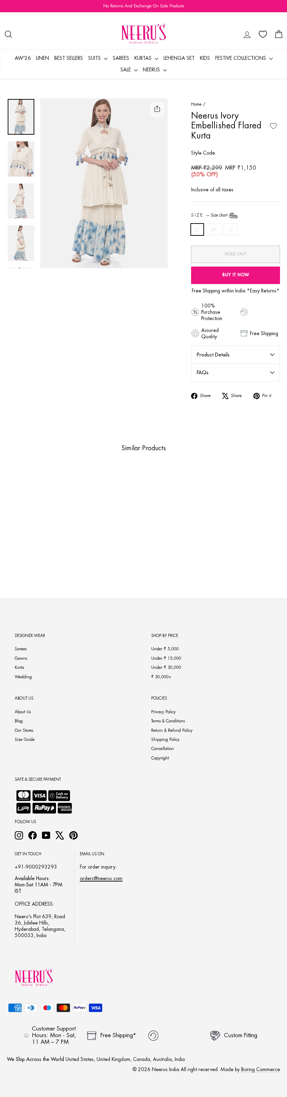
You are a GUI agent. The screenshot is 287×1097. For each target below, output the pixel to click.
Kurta (19, 667)
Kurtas (143, 58)
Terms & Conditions (168, 721)
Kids (205, 58)
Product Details (213, 354)
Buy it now (235, 275)
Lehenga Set (179, 58)
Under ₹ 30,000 (166, 667)
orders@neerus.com (101, 878)
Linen (42, 58)
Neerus (152, 69)
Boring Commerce (260, 1069)
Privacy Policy (163, 712)
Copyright (160, 758)
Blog (19, 721)
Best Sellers (68, 58)
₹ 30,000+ (161, 677)
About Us (23, 712)
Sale (126, 69)
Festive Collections (241, 58)
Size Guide (25, 739)
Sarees (121, 58)
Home (196, 104)
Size (210, 215)
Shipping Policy (165, 739)
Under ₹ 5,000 (165, 649)
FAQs (203, 372)
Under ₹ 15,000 (166, 658)
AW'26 (23, 58)
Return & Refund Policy (171, 730)
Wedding (23, 677)
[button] (21, 536)
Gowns (21, 658)
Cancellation (162, 748)
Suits (95, 58)
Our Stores (24, 730)
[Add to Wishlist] (273, 126)
